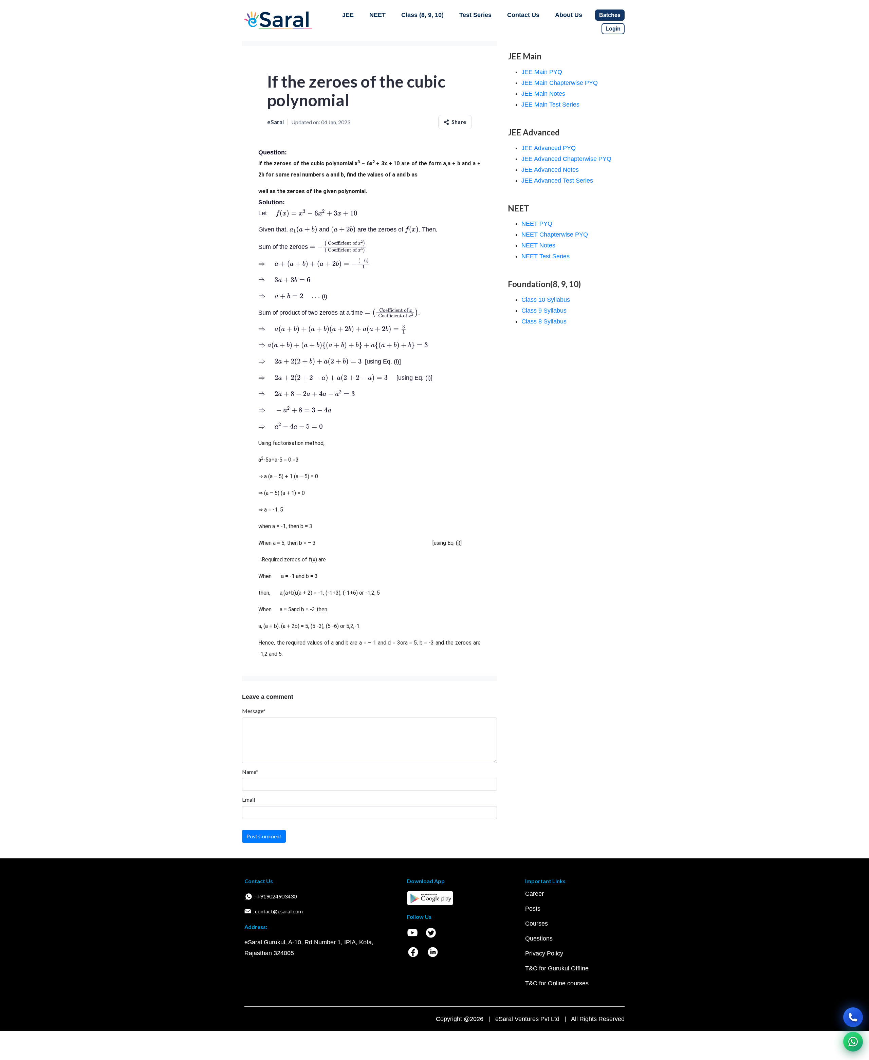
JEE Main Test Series (550, 104)
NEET (377, 15)
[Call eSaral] (853, 1017)
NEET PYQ (536, 223)
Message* (253, 711)
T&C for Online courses (557, 983)
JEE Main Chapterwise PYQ (559, 82)
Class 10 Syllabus (545, 299)
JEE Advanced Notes (550, 169)
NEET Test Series (545, 256)
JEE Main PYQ (541, 72)
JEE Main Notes (543, 93)
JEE (348, 15)
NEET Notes (538, 245)
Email (248, 799)
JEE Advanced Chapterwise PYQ (566, 158)
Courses (536, 923)
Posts (532, 908)
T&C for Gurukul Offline (557, 968)
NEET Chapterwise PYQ (554, 234)
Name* (250, 771)
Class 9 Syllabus (544, 310)
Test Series (475, 15)
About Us (568, 15)
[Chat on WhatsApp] (853, 1042)
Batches (610, 15)
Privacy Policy (544, 953)
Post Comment (263, 836)
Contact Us (523, 15)
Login (613, 29)
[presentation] (313, 213)
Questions (539, 938)
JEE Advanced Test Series (557, 180)
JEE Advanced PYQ (548, 148)
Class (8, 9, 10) (422, 15)
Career (534, 893)
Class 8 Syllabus (544, 321)
